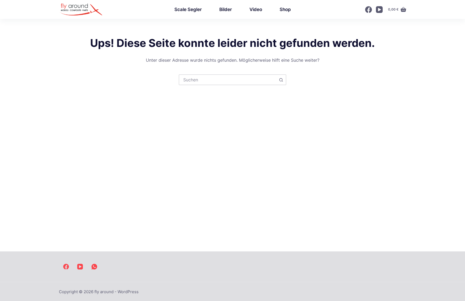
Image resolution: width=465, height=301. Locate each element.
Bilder (225, 9)
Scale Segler (188, 9)
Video (255, 9)
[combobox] (227, 79)
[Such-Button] (281, 80)
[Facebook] (368, 9)
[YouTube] (379, 9)
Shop (285, 9)
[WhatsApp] (94, 267)
